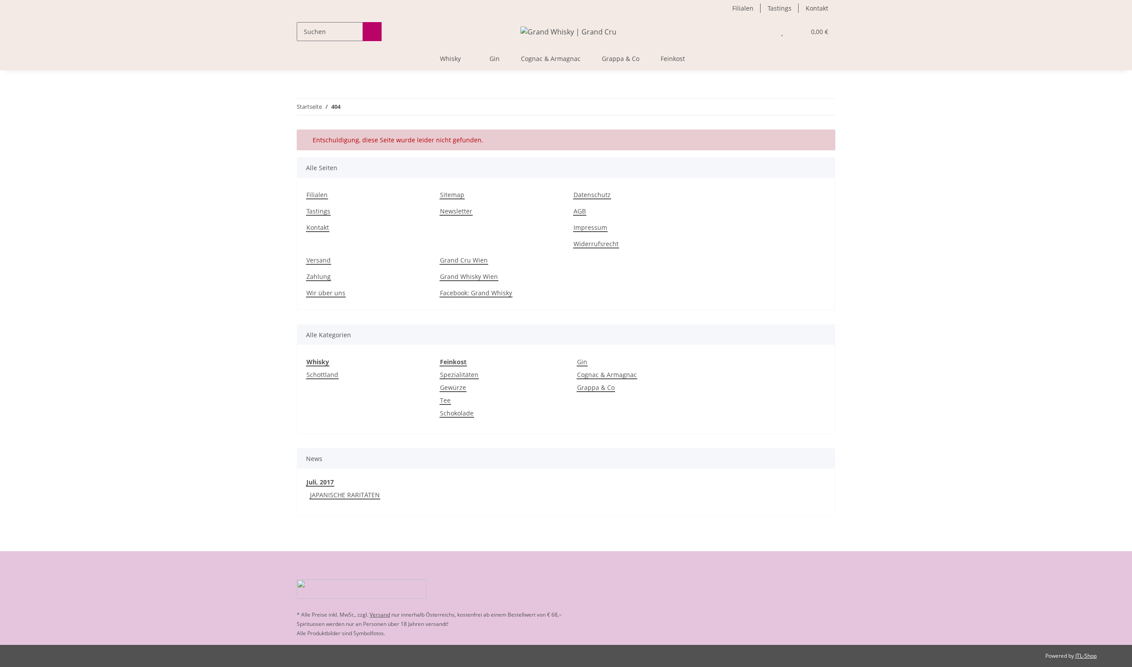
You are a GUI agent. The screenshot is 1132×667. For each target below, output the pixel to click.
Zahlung (318, 276)
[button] (764, 31)
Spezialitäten (459, 374)
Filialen (742, 8)
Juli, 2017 (320, 482)
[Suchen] (372, 31)
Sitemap (452, 195)
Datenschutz (592, 195)
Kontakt (817, 8)
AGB (580, 211)
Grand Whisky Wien (469, 276)
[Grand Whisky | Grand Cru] (568, 32)
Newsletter (456, 211)
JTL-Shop (1086, 655)
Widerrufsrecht (596, 244)
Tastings (780, 8)
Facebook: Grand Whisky (476, 293)
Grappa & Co (596, 387)
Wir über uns (325, 293)
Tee (445, 400)
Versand (318, 260)
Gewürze (453, 387)
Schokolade (457, 413)
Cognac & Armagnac (607, 374)
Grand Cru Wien (464, 260)
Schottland (322, 374)
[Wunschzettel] (782, 31)
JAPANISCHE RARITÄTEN (345, 495)
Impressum (590, 227)
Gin (582, 362)
